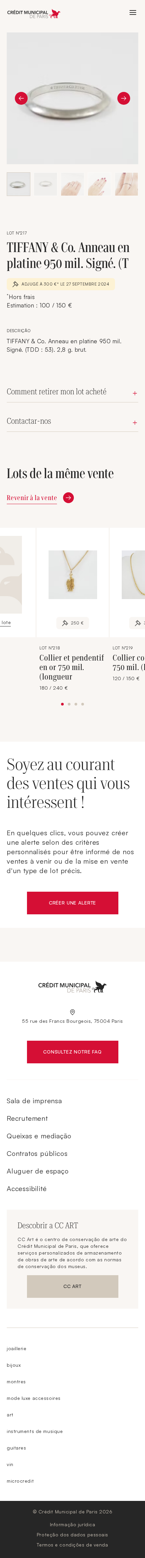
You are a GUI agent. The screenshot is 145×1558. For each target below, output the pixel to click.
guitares (16, 1448)
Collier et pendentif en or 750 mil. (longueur (71, 667)
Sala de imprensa (34, 1100)
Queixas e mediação (39, 1136)
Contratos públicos (37, 1153)
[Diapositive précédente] (21, 98)
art (10, 1414)
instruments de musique (35, 1431)
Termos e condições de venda (72, 1545)
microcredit (20, 1481)
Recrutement (27, 1118)
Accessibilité (27, 1188)
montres (16, 1381)
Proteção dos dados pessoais (72, 1534)
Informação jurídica (72, 1524)
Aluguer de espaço (38, 1171)
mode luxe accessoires (34, 1398)
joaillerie (17, 1348)
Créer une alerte (83, 904)
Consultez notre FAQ (80, 1053)
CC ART (90, 1287)
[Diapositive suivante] (123, 98)
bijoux (14, 1365)
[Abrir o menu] (132, 12)
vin (10, 1464)
